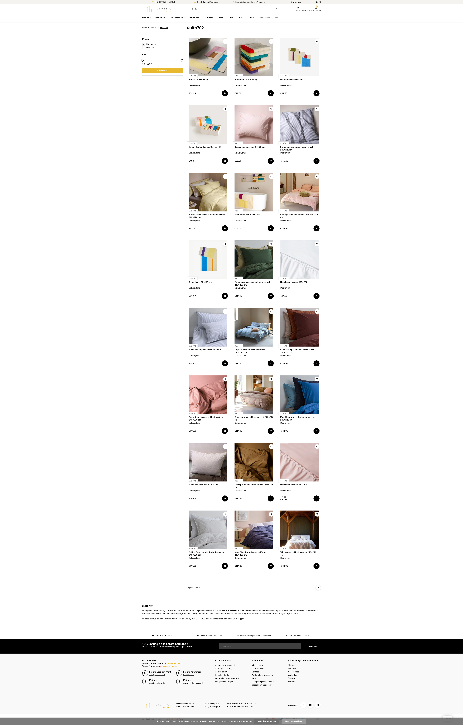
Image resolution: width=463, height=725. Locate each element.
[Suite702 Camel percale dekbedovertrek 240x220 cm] (254, 394)
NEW (252, 18)
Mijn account (257, 665)
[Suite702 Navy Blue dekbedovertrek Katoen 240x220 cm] (254, 530)
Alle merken (151, 44)
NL (317, 2)
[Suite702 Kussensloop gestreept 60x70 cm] (208, 327)
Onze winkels (264, 18)
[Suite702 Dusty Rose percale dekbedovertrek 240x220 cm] (208, 394)
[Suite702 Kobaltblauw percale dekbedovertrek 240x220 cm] (300, 394)
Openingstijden (174, 663)
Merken (146, 18)
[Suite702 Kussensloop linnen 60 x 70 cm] (208, 462)
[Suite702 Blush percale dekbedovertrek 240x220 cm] (300, 192)
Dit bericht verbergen (267, 721)
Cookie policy (221, 672)
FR (320, 2)
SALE (241, 18)
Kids (221, 18)
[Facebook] (303, 705)
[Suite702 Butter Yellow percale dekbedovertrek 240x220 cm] (208, 192)
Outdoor (209, 18)
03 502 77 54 (188, 675)
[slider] (142, 60)
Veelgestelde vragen (224, 681)
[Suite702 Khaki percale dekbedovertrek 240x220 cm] (254, 462)
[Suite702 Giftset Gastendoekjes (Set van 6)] (208, 124)
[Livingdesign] (156, 9)
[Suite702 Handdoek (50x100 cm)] (254, 57)
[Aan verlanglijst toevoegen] (225, 41)
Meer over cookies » (293, 721)
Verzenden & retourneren (227, 678)
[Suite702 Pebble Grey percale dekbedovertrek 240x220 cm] (208, 530)
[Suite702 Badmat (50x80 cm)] (208, 57)
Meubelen (160, 18)
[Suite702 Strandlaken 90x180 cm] (208, 259)
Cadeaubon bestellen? (262, 685)
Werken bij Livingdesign (262, 675)
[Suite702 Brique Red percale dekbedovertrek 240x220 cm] (300, 327)
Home (144, 28)
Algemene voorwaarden (226, 665)
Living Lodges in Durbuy (263, 681)
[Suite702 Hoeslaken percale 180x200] (300, 259)
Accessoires (177, 18)
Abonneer (313, 646)
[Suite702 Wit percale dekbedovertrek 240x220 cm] (300, 530)
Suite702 (164, 28)
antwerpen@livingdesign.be (193, 683)
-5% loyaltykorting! (223, 668)
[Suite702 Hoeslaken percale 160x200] (300, 462)
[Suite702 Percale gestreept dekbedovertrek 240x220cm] (300, 124)
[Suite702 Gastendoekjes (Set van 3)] (300, 57)
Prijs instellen (163, 70)
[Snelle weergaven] (225, 93)
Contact (255, 672)
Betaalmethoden (222, 675)
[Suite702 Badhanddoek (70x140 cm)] (254, 192)
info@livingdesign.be (157, 683)
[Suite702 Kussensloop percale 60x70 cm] (254, 124)
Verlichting (194, 18)
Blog (276, 18)
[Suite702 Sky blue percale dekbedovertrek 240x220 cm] (254, 327)
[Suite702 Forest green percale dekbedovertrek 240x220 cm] (254, 259)
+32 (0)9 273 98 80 (157, 675)
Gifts (231, 18)
